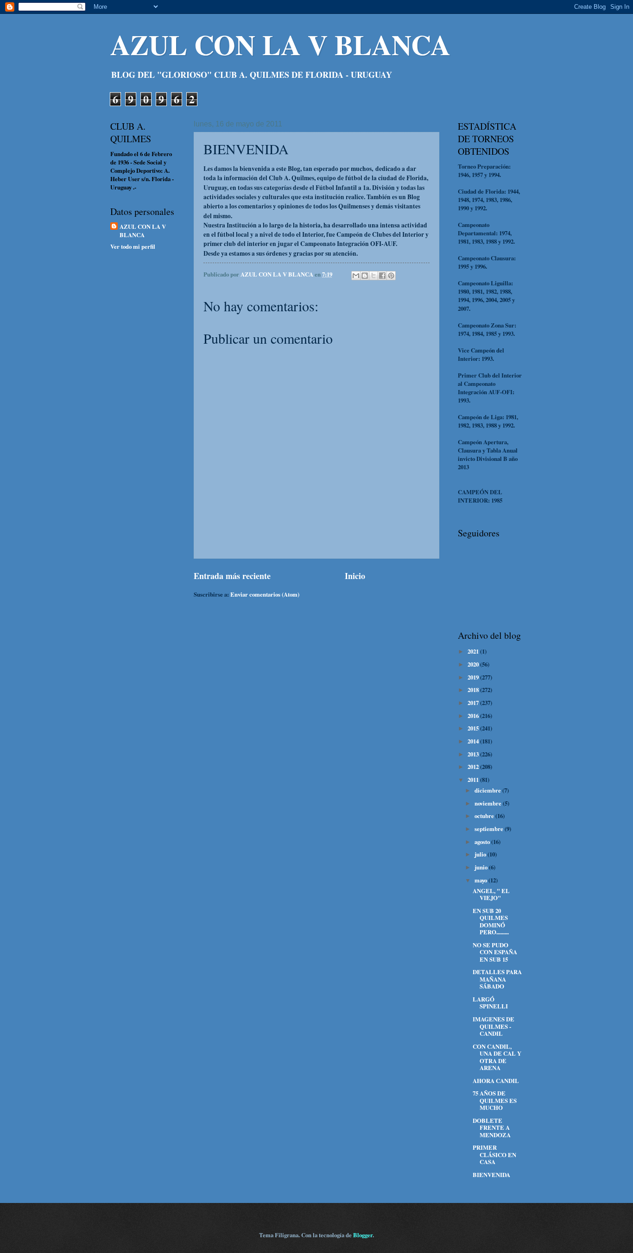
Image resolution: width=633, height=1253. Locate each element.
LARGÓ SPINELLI (490, 1002)
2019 (474, 677)
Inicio (355, 576)
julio (481, 854)
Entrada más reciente (232, 576)
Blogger (363, 1235)
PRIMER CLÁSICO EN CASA (494, 1154)
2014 (474, 741)
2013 (474, 754)
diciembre (488, 790)
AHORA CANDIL (496, 1081)
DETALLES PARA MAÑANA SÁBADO (497, 979)
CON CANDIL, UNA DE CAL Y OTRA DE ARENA (497, 1057)
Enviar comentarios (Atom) (264, 594)
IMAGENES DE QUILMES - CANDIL (493, 1026)
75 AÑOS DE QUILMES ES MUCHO (495, 1100)
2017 (474, 703)
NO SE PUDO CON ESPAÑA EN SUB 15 (495, 952)
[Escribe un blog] (364, 275)
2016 (474, 716)
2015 (474, 728)
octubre (485, 816)
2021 (474, 651)
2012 (474, 766)
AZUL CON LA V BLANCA (280, 44)
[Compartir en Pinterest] (391, 275)
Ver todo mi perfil (132, 246)
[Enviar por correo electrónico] (356, 275)
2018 (474, 690)
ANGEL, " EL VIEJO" (491, 894)
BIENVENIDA (491, 1175)
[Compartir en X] (373, 275)
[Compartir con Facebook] (382, 275)
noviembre (489, 803)
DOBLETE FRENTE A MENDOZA (492, 1127)
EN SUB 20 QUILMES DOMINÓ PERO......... (491, 921)
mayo (481, 880)
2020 (474, 664)
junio (482, 867)
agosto (483, 841)
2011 (474, 779)
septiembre (490, 829)
